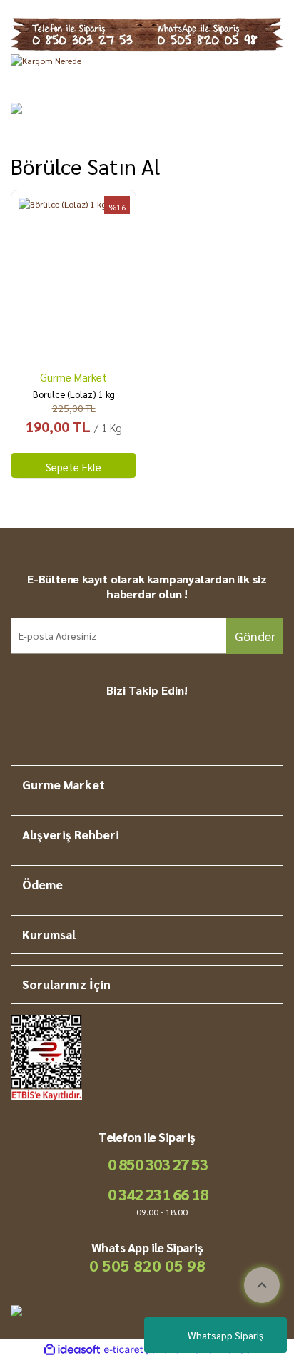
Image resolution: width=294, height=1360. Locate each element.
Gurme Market (73, 377)
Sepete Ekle (73, 467)
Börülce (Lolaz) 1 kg (74, 394)
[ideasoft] (72, 1349)
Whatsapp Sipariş (225, 1335)
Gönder (255, 636)
